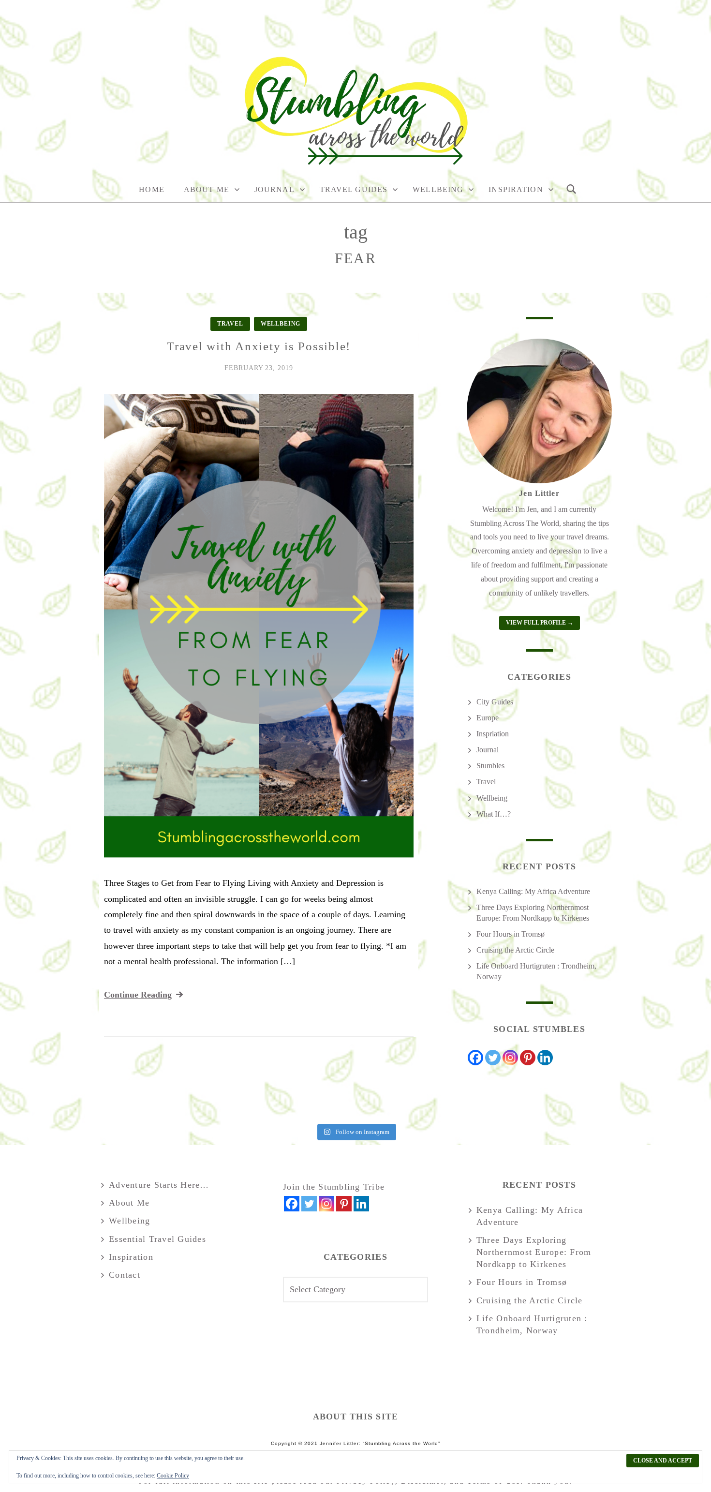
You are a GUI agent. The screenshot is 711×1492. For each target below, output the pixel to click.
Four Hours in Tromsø (510, 934)
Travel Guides (354, 189)
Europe (487, 718)
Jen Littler (539, 493)
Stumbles (490, 765)
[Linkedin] (545, 1057)
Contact (124, 1275)
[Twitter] (493, 1057)
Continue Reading (138, 995)
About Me (206, 189)
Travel (230, 323)
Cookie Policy (173, 1475)
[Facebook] (475, 1057)
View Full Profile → (539, 622)
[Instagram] (510, 1057)
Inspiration (516, 189)
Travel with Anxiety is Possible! (259, 346)
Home (151, 189)
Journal (274, 189)
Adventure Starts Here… (159, 1185)
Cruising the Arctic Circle (515, 950)
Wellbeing (438, 189)
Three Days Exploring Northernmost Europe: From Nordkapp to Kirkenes (534, 1252)
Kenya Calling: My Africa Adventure (533, 891)
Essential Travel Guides (157, 1239)
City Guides (494, 702)
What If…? (493, 814)
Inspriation (492, 734)
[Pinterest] (527, 1057)
